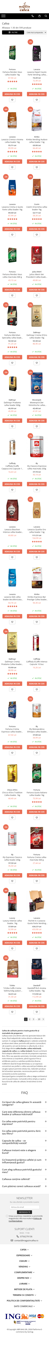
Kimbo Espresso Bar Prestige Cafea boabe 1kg (36, 598)
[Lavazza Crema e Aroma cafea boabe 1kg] (12, 120)
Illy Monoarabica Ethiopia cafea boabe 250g (36, 730)
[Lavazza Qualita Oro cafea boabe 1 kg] (37, 510)
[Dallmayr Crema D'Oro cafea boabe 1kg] (37, 316)
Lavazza (37, 69)
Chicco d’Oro (12, 790)
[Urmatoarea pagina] (43, 1019)
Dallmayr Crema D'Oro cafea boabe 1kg (37, 336)
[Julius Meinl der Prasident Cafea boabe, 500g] (37, 255)
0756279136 (26, 1236)
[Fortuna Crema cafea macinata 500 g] (37, 838)
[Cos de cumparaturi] (39, 16)
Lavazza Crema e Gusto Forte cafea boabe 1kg (12, 208)
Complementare (23, 1272)
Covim (36, 204)
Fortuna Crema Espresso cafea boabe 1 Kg (12, 730)
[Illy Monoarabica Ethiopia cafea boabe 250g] (37, 710)
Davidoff (36, 985)
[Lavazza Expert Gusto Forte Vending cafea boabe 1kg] (37, 53)
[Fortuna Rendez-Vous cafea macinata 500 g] (12, 255)
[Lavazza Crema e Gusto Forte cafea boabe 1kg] (12, 188)
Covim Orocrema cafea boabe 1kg (36, 208)
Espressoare (23, 1255)
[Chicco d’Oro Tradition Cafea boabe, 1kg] (12, 773)
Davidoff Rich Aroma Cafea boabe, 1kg (36, 989)
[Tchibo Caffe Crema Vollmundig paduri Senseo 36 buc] (12, 969)
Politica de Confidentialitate (23, 1300)
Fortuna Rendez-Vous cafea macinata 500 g (12, 275)
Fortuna (12, 69)
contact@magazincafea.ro (26, 1240)
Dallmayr (36, 332)
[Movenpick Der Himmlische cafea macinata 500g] (37, 383)
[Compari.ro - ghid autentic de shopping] (24, 1342)
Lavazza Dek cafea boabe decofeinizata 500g (12, 598)
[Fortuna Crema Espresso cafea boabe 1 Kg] (12, 710)
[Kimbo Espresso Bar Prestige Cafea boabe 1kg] (37, 578)
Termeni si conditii (23, 1295)
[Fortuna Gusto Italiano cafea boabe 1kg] (37, 773)
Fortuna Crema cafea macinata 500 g (36, 858)
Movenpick (36, 400)
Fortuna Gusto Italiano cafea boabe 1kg (37, 793)
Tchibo (12, 985)
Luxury (12, 918)
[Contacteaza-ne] (33, 16)
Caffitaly (12, 463)
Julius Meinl (36, 271)
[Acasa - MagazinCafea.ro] (24, 6)
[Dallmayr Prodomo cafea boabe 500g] (12, 383)
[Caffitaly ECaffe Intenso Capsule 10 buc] (37, 642)
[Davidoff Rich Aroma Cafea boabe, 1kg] (37, 969)
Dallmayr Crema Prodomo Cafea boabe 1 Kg (12, 662)
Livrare (23, 1283)
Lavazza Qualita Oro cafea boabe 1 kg (37, 530)
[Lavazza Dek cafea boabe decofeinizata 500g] (12, 578)
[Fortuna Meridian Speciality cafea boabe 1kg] (12, 316)
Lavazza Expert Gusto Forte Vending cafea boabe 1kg (36, 73)
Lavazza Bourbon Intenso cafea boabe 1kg (12, 530)
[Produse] (3, 17)
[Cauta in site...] (46, 16)
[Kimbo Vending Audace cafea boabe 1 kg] (37, 120)
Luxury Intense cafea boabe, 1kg (12, 922)
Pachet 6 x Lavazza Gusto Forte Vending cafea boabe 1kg (36, 922)
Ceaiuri (23, 1261)
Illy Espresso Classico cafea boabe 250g (12, 858)
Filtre (14, 32)
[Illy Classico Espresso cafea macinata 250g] (37, 447)
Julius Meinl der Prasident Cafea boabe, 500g (36, 275)
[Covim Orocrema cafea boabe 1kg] (37, 188)
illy (37, 463)
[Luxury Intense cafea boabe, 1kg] (12, 901)
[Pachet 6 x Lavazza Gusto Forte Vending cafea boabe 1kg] (37, 901)
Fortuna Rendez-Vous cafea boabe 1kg (12, 73)
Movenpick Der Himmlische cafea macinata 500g (37, 403)
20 (39, 1019)
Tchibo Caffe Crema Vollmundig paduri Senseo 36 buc (12, 989)
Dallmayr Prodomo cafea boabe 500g (12, 403)
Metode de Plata (23, 1289)
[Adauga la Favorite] (12, 100)
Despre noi (23, 1278)
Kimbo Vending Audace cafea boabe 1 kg (36, 140)
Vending (23, 1266)
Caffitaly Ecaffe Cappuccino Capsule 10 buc (12, 467)
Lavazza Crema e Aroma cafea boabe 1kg (12, 140)
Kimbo (36, 137)
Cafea (23, 1249)
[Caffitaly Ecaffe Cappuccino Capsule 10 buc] (12, 447)
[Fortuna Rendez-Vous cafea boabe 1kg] (12, 53)
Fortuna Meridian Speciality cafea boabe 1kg (12, 336)
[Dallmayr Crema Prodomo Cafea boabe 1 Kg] (12, 642)
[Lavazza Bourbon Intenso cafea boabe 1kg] (12, 510)
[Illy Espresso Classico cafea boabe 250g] (12, 838)
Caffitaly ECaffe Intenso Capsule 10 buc (36, 662)
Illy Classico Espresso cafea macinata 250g (36, 467)
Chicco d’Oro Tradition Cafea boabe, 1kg (12, 793)
